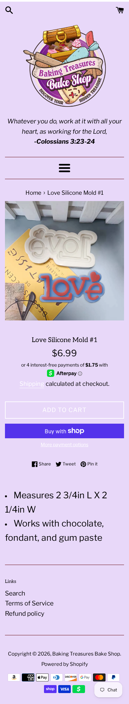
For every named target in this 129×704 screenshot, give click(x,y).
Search (15, 593)
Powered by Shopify (64, 664)
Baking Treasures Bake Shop (86, 654)
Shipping (32, 383)
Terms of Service (29, 603)
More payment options (64, 444)
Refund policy (24, 613)
